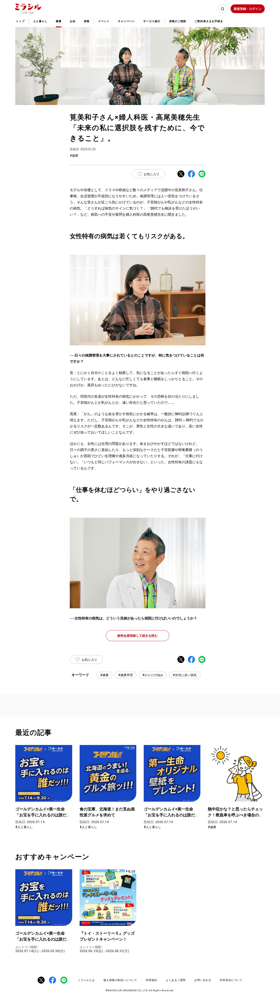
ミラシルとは (86, 980)
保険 (86, 21)
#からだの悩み (152, 675)
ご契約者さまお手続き (208, 21)
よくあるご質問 (176, 980)
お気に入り (151, 174)
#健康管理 (125, 675)
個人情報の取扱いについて (120, 980)
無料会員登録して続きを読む (137, 635)
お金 (72, 21)
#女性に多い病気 (185, 675)
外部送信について (231, 980)
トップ (20, 21)
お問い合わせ (202, 980)
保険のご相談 (177, 21)
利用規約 (151, 980)
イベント (104, 21)
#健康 (104, 675)
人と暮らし (40, 21)
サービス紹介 (151, 21)
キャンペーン (126, 21)
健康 (58, 21)
